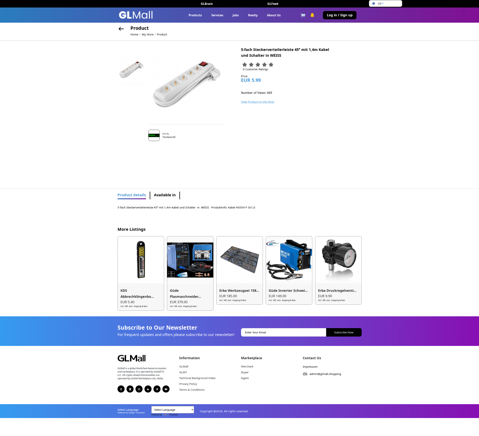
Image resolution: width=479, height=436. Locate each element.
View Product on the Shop (257, 102)
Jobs (236, 15)
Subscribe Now (343, 332)
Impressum (310, 366)
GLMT (183, 372)
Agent (245, 378)
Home (134, 34)
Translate (173, 414)
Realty (253, 15)
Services (217, 15)
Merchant (247, 366)
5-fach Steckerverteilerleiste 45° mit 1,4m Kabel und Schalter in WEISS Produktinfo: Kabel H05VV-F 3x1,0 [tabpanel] (186, 207)
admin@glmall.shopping (325, 374)
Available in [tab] (165, 194)
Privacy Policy (188, 384)
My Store (147, 34)
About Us (274, 15)
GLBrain (207, 4)
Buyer (245, 372)
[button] (377, 3)
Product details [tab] (132, 194)
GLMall (183, 366)
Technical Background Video (197, 378)
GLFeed (272, 4)
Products (195, 15)
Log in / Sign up (340, 15)
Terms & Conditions (192, 389)
